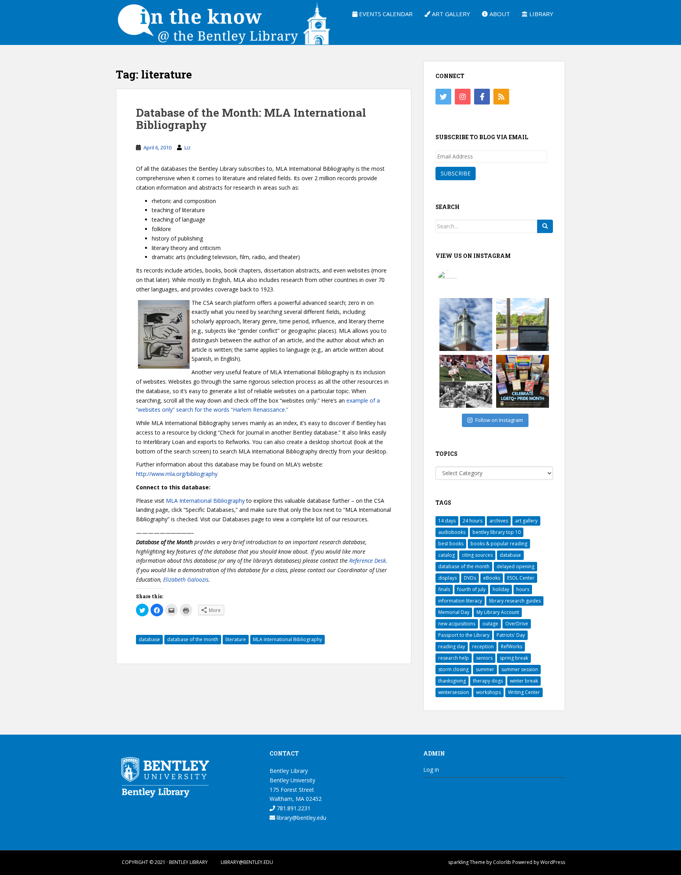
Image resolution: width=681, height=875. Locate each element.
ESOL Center (520, 578)
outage (490, 623)
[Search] (545, 226)
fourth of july (471, 589)
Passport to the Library (463, 635)
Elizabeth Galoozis (185, 579)
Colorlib (502, 862)
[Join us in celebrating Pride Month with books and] (522, 381)
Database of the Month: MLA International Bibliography (251, 118)
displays (447, 578)
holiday (501, 589)
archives (498, 520)
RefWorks (511, 646)
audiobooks (451, 532)
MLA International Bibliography (205, 500)
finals (444, 589)
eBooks (491, 578)
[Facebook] (482, 96)
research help (453, 658)
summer (485, 669)
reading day (451, 646)
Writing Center (524, 692)
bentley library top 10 (497, 532)
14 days (447, 520)
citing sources (477, 555)
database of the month (192, 639)
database (149, 639)
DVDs (470, 578)
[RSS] (501, 96)
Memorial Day (453, 612)
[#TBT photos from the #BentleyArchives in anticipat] (465, 381)
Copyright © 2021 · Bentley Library (165, 862)
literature (235, 639)
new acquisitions (456, 623)
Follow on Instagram (499, 420)
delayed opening (515, 566)
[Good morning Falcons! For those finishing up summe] (465, 324)
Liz (187, 147)
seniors (484, 658)
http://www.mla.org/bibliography (177, 474)
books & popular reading (499, 543)
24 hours (472, 520)
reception (483, 646)
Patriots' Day (511, 635)
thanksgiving (452, 680)
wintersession (453, 692)
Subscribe (456, 173)
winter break (524, 680)
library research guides (515, 600)
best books (450, 543)
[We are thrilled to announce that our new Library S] (522, 324)
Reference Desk (367, 560)
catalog (446, 555)
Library (540, 14)
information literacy (460, 600)
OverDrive (516, 623)
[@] (459, 280)
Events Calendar (385, 14)
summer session (519, 669)
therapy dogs (488, 680)
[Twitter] (443, 96)
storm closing (453, 669)
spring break (514, 658)
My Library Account (497, 612)
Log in (431, 769)
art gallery (526, 520)
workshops (488, 692)
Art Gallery (450, 14)
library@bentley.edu (300, 817)
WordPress (552, 862)
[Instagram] (463, 96)
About (499, 14)
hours (522, 589)
